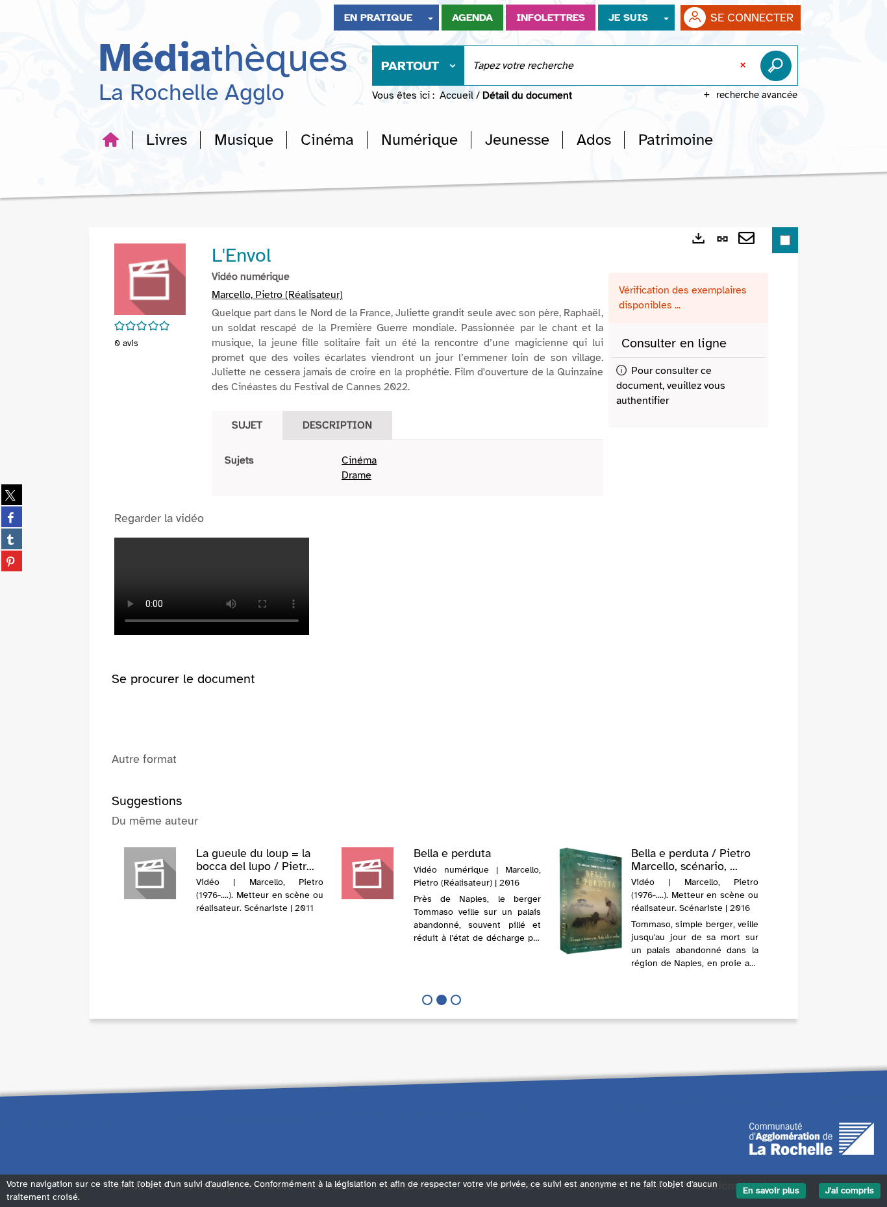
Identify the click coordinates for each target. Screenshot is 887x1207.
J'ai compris (849, 1190)
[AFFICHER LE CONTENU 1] (427, 1000)
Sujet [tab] (247, 425)
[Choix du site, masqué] (430, 18)
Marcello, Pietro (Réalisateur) (277, 294)
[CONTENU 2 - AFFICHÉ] (441, 1000)
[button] (166, 139)
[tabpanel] (407, 468)
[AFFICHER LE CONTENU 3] (456, 1000)
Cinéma (359, 460)
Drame (356, 475)
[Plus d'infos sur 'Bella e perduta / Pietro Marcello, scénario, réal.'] (590, 901)
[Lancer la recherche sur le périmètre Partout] (778, 65)
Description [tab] (337, 425)
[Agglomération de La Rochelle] (811, 1137)
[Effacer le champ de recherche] (744, 65)
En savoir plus (771, 1190)
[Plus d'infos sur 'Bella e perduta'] (373, 873)
